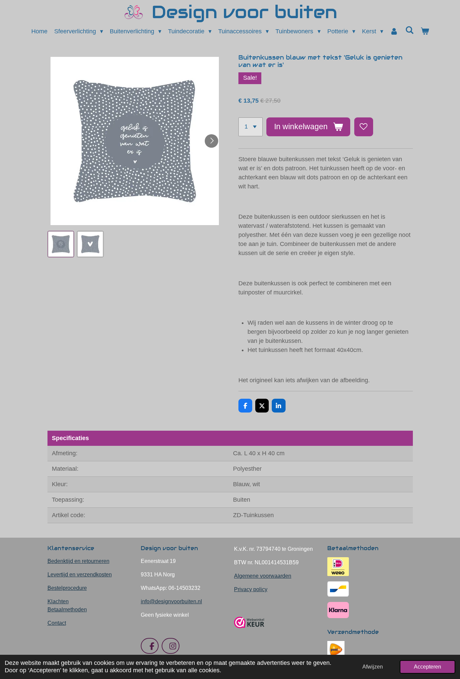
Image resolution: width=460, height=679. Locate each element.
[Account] (394, 31)
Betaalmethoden (67, 609)
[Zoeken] (409, 30)
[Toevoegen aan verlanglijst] (363, 126)
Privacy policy (250, 589)
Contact (56, 623)
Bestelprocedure (67, 588)
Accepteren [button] (427, 667)
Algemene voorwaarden (262, 576)
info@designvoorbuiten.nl (171, 601)
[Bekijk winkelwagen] (424, 31)
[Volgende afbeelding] (211, 141)
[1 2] (250, 126)
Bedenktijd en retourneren (78, 561)
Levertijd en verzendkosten (79, 574)
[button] (60, 244)
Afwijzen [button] (372, 667)
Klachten (58, 601)
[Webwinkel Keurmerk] (249, 631)
